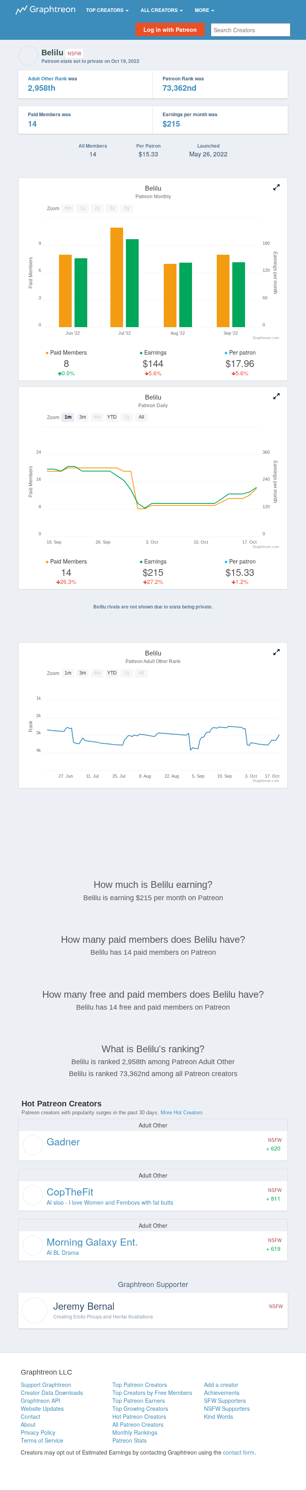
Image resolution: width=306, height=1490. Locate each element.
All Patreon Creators (137, 1424)
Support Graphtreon (46, 1385)
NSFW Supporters (227, 1408)
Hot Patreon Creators (139, 1416)
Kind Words (218, 1416)
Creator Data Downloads (52, 1392)
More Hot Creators (182, 1113)
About (28, 1424)
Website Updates (42, 1408)
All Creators (160, 10)
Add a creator (221, 1385)
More (202, 10)
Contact (30, 1416)
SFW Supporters (225, 1400)
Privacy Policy (38, 1432)
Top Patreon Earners (138, 1400)
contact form (239, 1452)
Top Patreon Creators (139, 1385)
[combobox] (250, 30)
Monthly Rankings (134, 1432)
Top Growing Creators (140, 1408)
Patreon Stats (129, 1440)
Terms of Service (42, 1440)
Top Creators (105, 10)
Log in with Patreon (170, 29)
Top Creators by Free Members (152, 1392)
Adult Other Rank (47, 78)
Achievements (221, 1392)
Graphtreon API (40, 1400)
